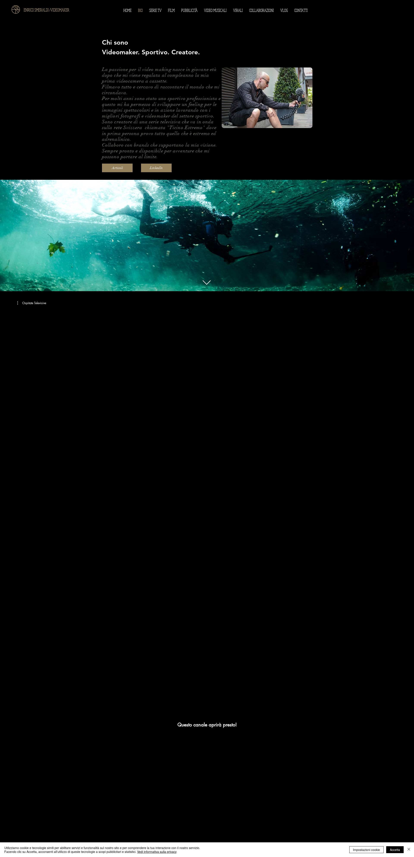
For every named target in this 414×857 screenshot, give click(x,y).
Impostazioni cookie (366, 850)
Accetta (395, 850)
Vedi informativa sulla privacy (157, 851)
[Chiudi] (408, 850)
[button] (31, 303)
